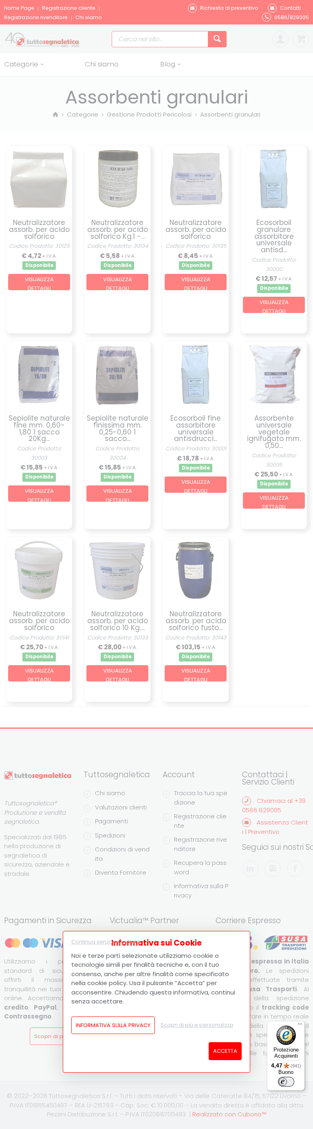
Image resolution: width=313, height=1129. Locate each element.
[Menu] (300, 1026)
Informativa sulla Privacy (113, 1025)
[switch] (286, 1082)
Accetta (225, 1051)
